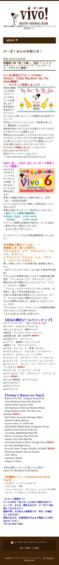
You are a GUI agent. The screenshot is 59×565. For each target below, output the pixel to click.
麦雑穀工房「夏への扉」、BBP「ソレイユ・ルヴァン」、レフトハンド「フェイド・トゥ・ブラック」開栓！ (28, 65)
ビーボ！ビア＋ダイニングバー (26, 558)
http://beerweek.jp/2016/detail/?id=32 (26, 157)
